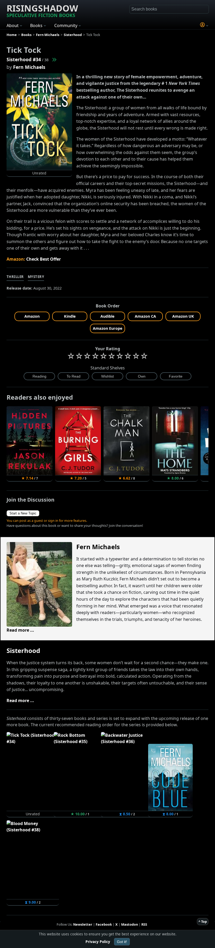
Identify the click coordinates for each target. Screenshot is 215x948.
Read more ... (20, 630)
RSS (144, 924)
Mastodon (129, 924)
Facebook (104, 924)
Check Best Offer (43, 259)
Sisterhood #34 (24, 59)
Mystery (36, 276)
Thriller (15, 276)
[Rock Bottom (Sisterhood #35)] (54, 59)
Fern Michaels (29, 67)
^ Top (202, 921)
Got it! (122, 942)
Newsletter (82, 924)
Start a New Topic (22, 513)
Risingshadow (42, 10)
